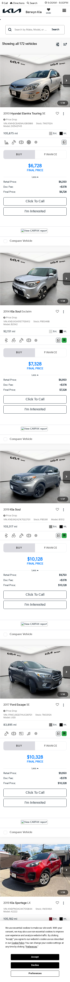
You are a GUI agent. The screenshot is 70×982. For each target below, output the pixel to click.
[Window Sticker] (64, 340)
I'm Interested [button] (35, 211)
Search (55, 29)
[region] (35, 187)
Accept (35, 957)
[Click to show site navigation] (64, 10)
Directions (18, 3)
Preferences (35, 973)
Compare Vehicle (21, 240)
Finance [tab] (50, 154)
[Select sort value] (64, 44)
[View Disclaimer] (36, 142)
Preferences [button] (31, 946)
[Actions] (63, 113)
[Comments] (64, 142)
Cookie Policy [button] (17, 943)
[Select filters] (57, 44)
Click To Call (35, 201)
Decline (35, 965)
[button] (6, 3)
